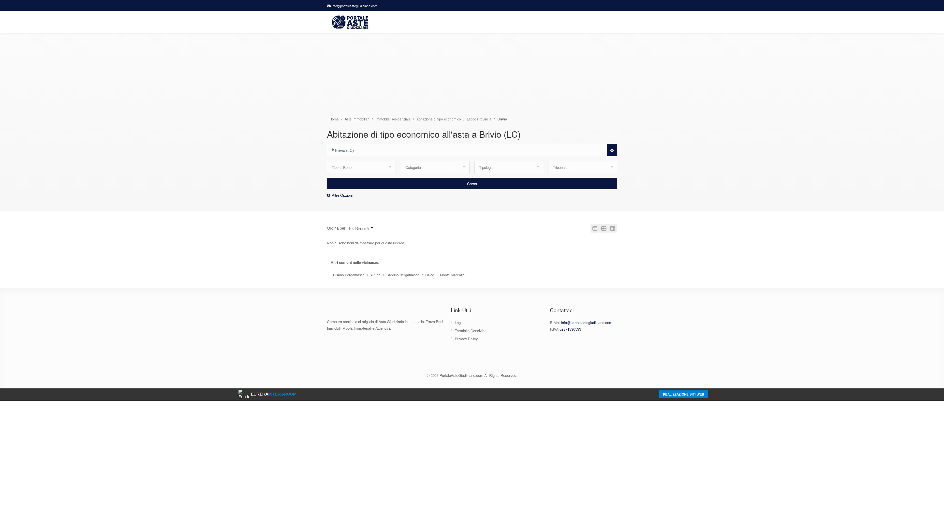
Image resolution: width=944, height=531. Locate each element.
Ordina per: (336, 228)
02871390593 (570, 329)
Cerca (472, 183)
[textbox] (469, 150)
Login (459, 322)
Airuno (375, 274)
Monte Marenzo (452, 274)
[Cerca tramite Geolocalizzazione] (612, 150)
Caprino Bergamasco (402, 274)
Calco (429, 274)
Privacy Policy (466, 338)
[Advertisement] (472, 79)
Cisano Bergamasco (349, 274)
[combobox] (469, 150)
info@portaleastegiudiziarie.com (354, 5)
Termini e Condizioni (471, 330)
